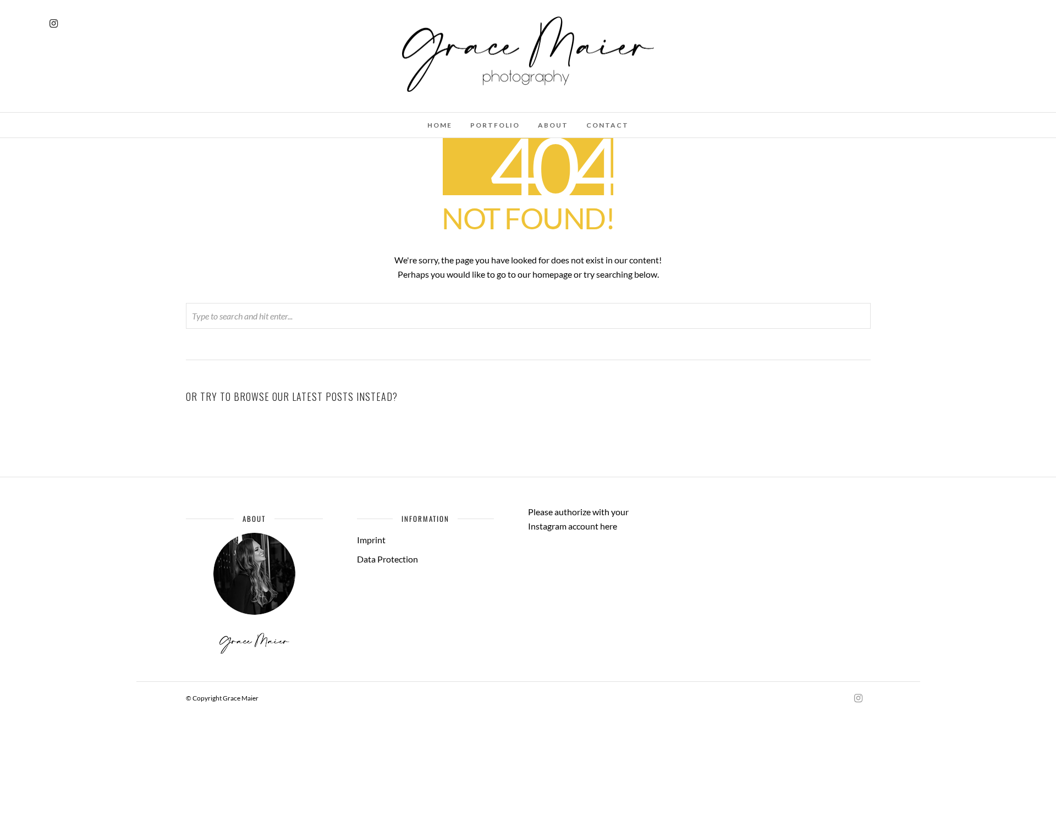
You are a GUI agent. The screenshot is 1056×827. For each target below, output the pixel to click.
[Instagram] (54, 24)
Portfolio (495, 125)
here (608, 526)
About (553, 125)
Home (439, 125)
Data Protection (387, 559)
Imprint (371, 539)
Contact (607, 125)
